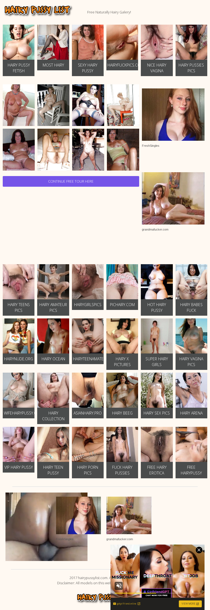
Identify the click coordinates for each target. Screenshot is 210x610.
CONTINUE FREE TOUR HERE (71, 181)
